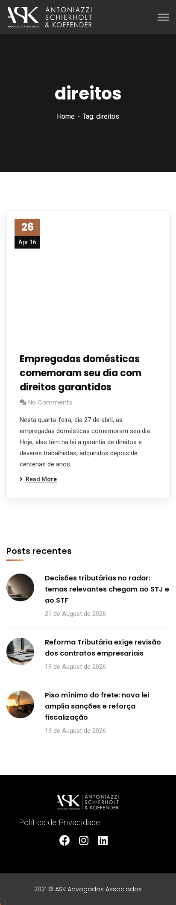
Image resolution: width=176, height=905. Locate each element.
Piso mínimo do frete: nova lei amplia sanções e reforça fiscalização (97, 706)
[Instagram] (88, 844)
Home (66, 116)
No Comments (50, 402)
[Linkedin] (107, 844)
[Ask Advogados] (49, 16)
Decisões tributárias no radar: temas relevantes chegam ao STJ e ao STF (107, 589)
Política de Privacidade (59, 822)
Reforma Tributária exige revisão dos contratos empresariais (103, 647)
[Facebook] (69, 844)
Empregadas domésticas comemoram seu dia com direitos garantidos (80, 373)
